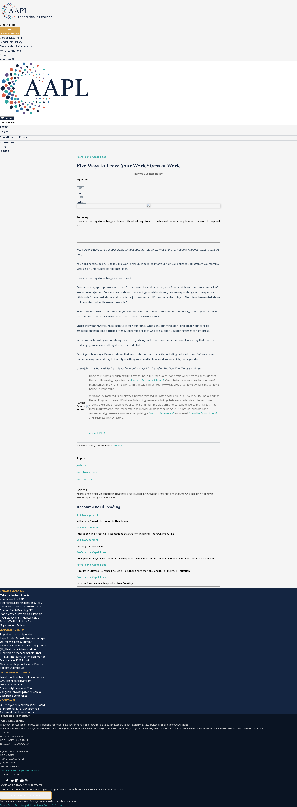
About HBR (96, 433)
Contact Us (31, 712)
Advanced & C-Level (19, 606)
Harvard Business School (146, 380)
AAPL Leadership (21, 705)
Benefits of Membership (14, 677)
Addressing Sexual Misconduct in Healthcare (102, 493)
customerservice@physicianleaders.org (19, 770)
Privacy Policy (7, 805)
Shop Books (20, 664)
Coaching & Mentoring (22, 617)
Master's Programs (18, 614)
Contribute (117, 445)
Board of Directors (160, 413)
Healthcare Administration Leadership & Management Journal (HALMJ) (20, 653)
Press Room (18, 712)
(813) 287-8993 (7, 766)
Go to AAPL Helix (7, 24)
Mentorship (20, 688)
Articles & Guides (16, 638)
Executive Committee (201, 413)
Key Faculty (20, 708)
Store (3, 55)
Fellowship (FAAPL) (22, 692)
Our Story (5, 705)
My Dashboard (10, 681)
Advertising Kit (22, 805)
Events (13, 610)
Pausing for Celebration (102, 497)
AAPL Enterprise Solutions (25, 795)
